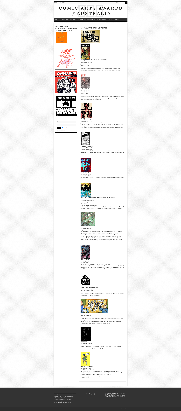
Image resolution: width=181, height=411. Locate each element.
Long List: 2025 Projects (64, 19)
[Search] (126, 3)
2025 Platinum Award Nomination (91, 19)
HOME (56, 19)
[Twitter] (116, 3)
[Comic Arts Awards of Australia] (90, 11)
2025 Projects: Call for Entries (76, 19)
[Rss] (113, 3)
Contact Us (117, 19)
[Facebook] (115, 3)
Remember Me (66, 127)
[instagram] (117, 3)
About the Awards (102, 19)
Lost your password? (61, 130)
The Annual (111, 19)
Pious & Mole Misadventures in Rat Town (64, 30)
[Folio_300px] (66, 58)
